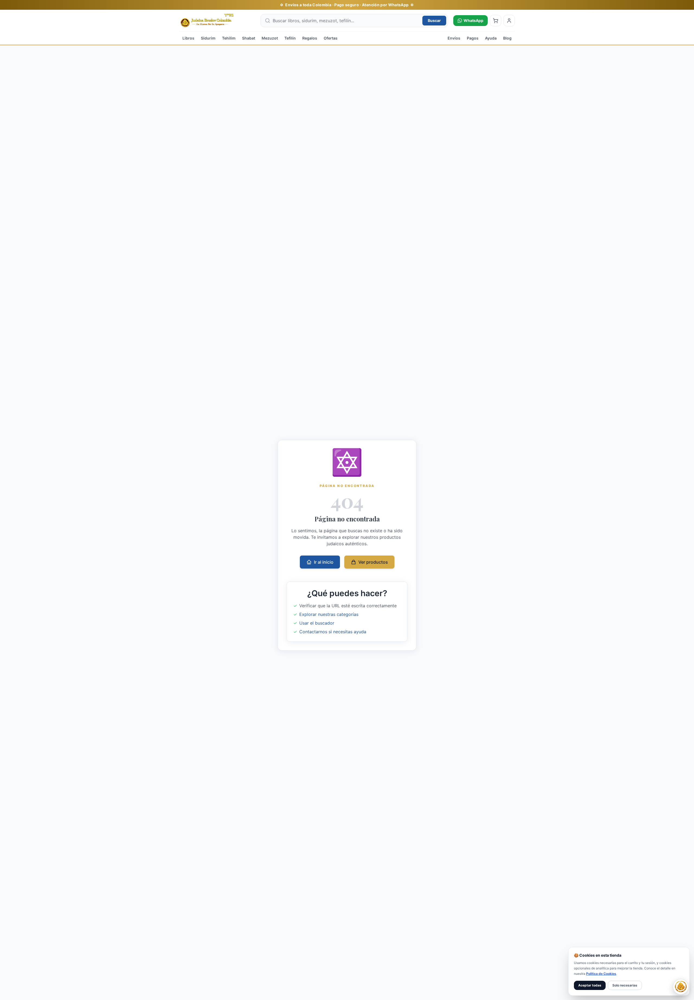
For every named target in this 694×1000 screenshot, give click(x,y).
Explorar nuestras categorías (328, 614)
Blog (507, 38)
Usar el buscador (316, 623)
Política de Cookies (601, 974)
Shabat (248, 38)
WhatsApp (473, 20)
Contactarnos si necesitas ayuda (332, 631)
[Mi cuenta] (509, 20)
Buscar (434, 20)
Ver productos (373, 562)
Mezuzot (270, 38)
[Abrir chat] (681, 987)
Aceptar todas (589, 985)
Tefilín (290, 38)
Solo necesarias (624, 985)
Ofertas (331, 38)
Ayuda (491, 38)
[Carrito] (495, 20)
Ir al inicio (323, 562)
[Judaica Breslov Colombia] (217, 20)
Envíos (454, 38)
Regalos (309, 38)
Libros (188, 38)
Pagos (472, 38)
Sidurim (208, 38)
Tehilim (229, 38)
